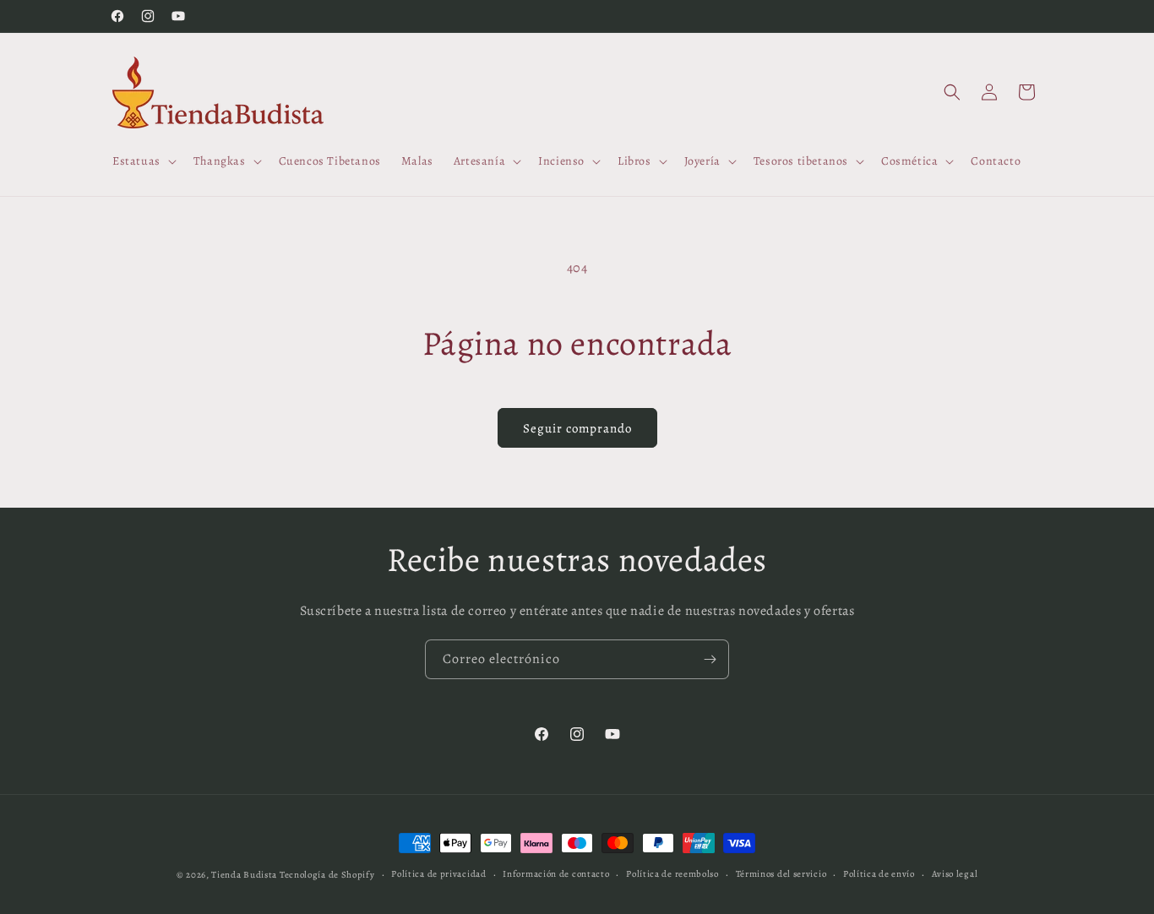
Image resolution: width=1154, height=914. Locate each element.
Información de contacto (556, 874)
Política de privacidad (438, 874)
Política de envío (879, 874)
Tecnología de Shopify (327, 874)
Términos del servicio (781, 874)
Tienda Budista (244, 874)
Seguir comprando (577, 428)
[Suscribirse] (709, 659)
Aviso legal (955, 874)
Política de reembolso (672, 874)
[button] (142, 161)
